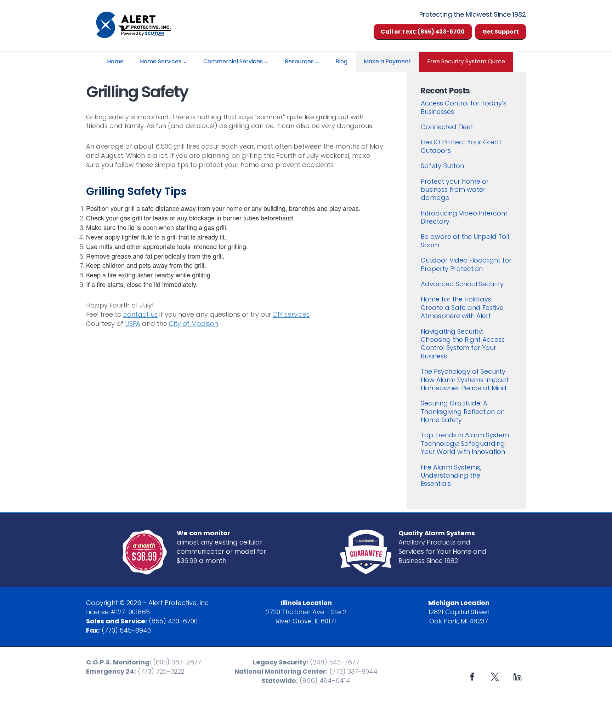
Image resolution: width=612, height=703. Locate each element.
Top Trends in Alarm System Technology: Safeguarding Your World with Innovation (465, 443)
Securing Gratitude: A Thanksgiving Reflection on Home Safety (463, 411)
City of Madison (193, 323)
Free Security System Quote (466, 61)
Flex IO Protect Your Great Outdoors (461, 146)
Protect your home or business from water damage (455, 189)
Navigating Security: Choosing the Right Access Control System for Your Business (463, 344)
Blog (341, 61)
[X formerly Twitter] (495, 676)
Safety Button (442, 165)
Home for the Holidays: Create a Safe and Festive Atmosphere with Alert (462, 307)
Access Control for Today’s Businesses (463, 107)
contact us (140, 314)
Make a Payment (387, 61)
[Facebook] (472, 676)
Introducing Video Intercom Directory (464, 217)
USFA (132, 323)
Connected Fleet (447, 126)
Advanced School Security (462, 284)
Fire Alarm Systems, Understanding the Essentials (451, 475)
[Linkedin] (517, 676)
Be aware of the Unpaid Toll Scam (465, 240)
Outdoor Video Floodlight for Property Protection (466, 264)
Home (115, 61)
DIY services (291, 314)
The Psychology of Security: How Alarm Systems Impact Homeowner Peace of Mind (465, 379)
